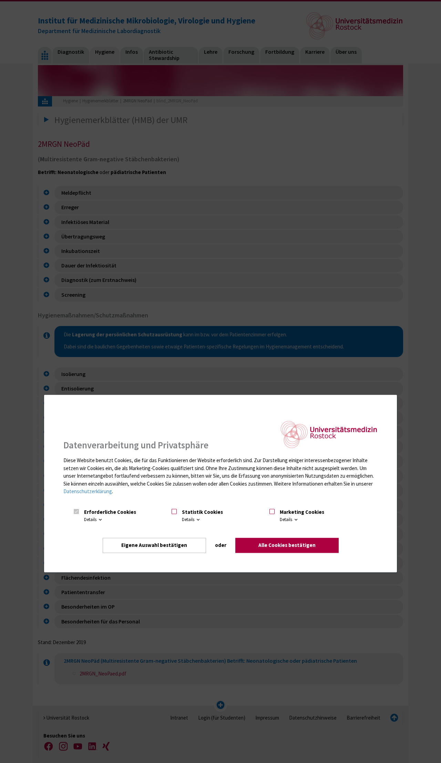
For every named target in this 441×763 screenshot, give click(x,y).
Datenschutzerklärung (87, 491)
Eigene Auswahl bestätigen (154, 545)
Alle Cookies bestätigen (287, 545)
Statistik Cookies (202, 512)
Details (91, 519)
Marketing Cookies (302, 512)
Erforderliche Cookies (110, 512)
